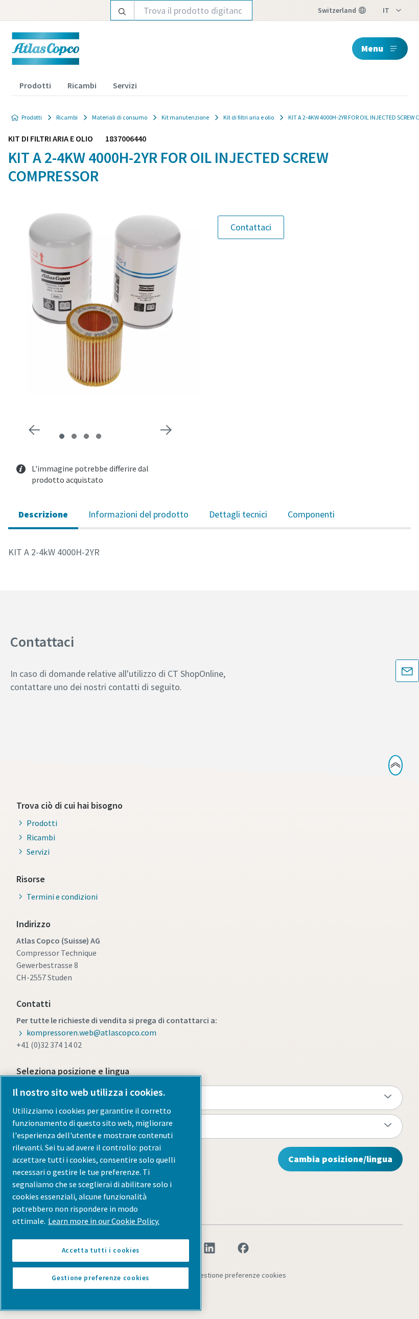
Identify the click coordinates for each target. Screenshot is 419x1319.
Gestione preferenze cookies (240, 1275)
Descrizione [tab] (43, 514)
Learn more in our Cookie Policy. (103, 1221)
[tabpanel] (209, 552)
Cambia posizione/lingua (340, 1159)
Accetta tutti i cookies (100, 1250)
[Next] (166, 430)
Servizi (125, 85)
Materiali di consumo (119, 117)
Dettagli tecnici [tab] (238, 514)
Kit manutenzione (185, 117)
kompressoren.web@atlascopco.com (91, 1032)
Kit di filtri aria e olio (248, 117)
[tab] (61, 436)
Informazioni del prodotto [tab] (138, 514)
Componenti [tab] (311, 514)
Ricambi (82, 85)
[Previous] (34, 430)
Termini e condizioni (62, 896)
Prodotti (35, 85)
